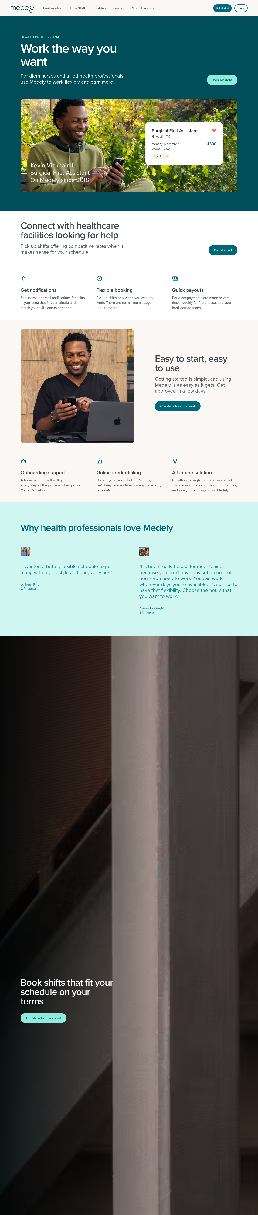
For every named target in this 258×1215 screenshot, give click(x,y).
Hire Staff (77, 8)
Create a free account (177, 406)
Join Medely (222, 79)
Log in (241, 8)
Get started (222, 8)
